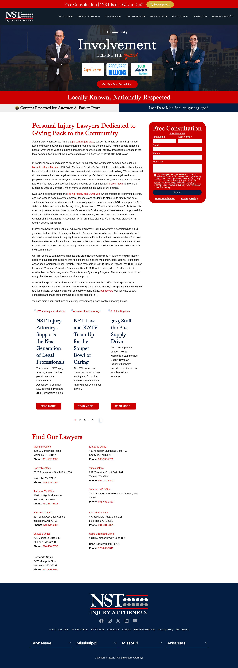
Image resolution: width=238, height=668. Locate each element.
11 (93, 420)
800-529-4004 (177, 133)
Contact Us (113, 629)
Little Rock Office (98, 512)
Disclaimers (182, 629)
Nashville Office (42, 468)
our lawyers (106, 290)
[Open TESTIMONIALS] (144, 16)
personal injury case (83, 141)
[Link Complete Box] (50, 360)
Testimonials (97, 629)
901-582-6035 (50, 459)
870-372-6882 (50, 525)
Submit (177, 192)
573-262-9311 (105, 548)
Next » (101, 420)
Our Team (63, 629)
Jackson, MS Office (99, 489)
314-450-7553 (50, 546)
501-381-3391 (105, 525)
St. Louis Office (42, 533)
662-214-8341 (105, 480)
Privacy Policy (189, 198)
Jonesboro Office (43, 512)
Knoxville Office (97, 446)
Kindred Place (115, 183)
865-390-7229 (105, 459)
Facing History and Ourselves (83, 193)
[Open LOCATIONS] (187, 16)
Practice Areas (80, 629)
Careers (126, 629)
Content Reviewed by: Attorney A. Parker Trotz (60, 107)
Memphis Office (42, 446)
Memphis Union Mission (45, 167)
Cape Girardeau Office (101, 533)
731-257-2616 (50, 503)
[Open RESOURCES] (166, 16)
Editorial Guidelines (144, 629)
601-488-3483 (105, 501)
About (52, 629)
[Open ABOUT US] (72, 16)
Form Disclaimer (165, 198)
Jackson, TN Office (44, 491)
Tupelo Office (96, 468)
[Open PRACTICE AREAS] (99, 16)
